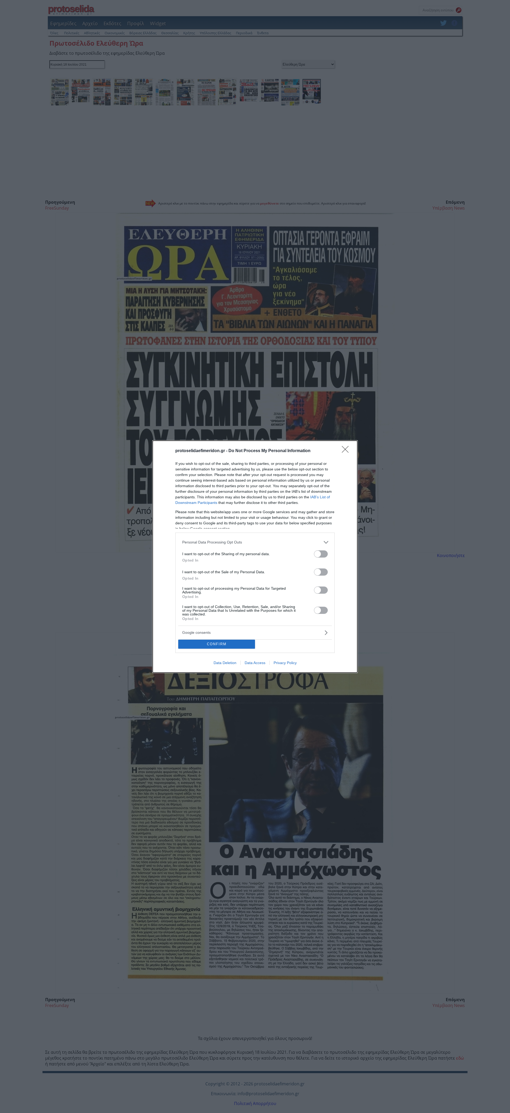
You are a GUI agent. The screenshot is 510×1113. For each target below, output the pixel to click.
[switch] (321, 554)
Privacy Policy (285, 663)
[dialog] (255, 557)
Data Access (255, 663)
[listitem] (255, 542)
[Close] (347, 451)
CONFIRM (217, 644)
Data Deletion (225, 663)
